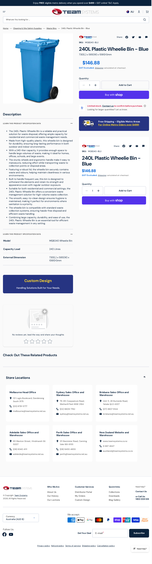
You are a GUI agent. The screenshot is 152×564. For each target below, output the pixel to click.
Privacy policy (42, 548)
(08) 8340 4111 (20, 451)
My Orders (79, 498)
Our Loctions (52, 502)
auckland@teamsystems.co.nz (118, 453)
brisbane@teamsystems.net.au (118, 416)
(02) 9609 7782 (67, 411)
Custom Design (81, 502)
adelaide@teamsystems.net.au (28, 456)
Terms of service (72, 548)
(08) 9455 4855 (68, 451)
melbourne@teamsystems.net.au (29, 413)
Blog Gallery (113, 502)
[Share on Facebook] (124, 37)
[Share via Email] (137, 37)
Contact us (107, 111)
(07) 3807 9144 (110, 411)
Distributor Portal (82, 494)
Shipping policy (88, 548)
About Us (50, 494)
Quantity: (83, 84)
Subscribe (136, 535)
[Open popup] (143, 111)
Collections (112, 494)
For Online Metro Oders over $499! (117, 130)
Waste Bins (51, 28)
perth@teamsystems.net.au (73, 456)
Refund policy (56, 548)
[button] (4, 11)
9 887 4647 (108, 448)
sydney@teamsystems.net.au (74, 416)
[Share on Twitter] (131, 37)
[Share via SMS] (144, 37)
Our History (52, 498)
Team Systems (20, 497)
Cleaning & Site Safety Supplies (27, 28)
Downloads (112, 498)
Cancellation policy (105, 548)
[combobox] (75, 19)
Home (5, 28)
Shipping (98, 74)
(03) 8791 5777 (20, 408)
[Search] (143, 19)
